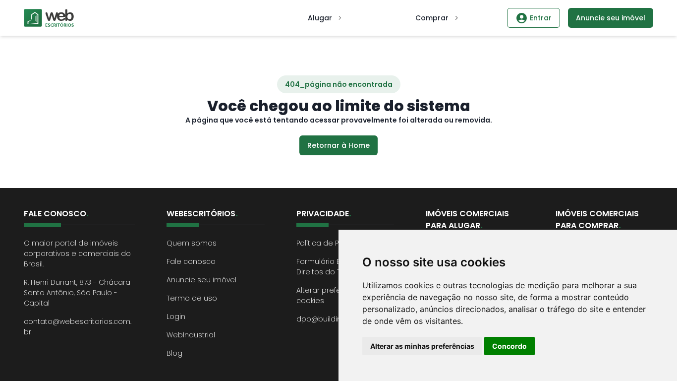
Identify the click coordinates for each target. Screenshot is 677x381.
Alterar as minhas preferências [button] (422, 346)
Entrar (541, 18)
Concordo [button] (509, 346)
